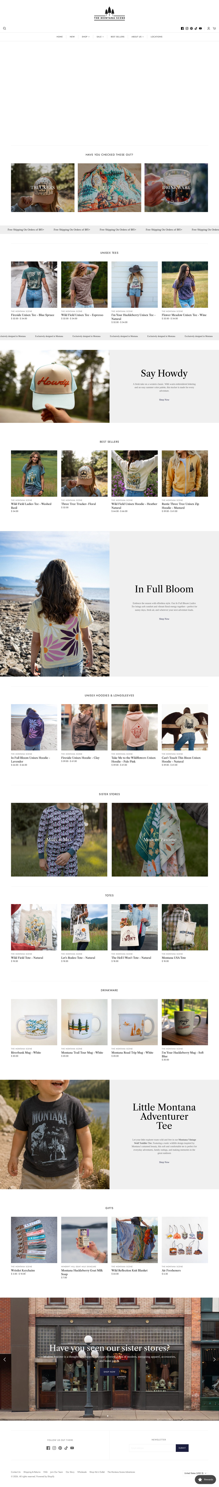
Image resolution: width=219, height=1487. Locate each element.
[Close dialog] (173, 661)
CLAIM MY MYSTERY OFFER (143, 766)
